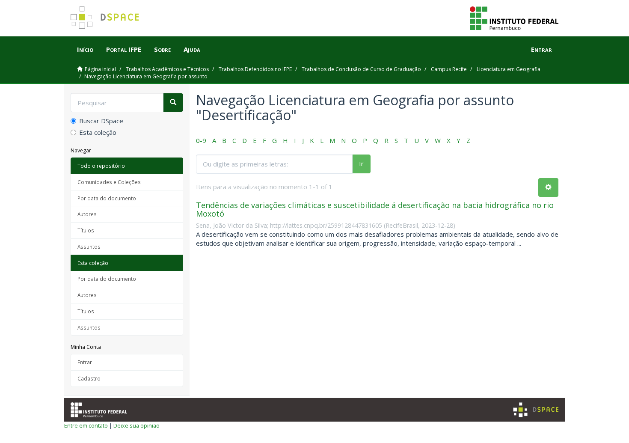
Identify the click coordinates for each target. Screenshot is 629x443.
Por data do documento (106, 198)
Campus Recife (449, 69)
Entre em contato (86, 425)
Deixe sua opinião (136, 425)
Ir (361, 163)
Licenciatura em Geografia (508, 69)
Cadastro (89, 378)
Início (85, 49)
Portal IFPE (123, 49)
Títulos (85, 230)
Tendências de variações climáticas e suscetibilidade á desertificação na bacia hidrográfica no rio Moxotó (375, 209)
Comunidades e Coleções (109, 181)
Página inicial (100, 69)
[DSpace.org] (535, 409)
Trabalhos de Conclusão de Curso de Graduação (361, 69)
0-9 (201, 140)
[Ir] (173, 102)
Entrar (84, 362)
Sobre (162, 49)
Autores (87, 214)
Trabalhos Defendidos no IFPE (255, 69)
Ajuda (192, 49)
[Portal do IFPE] (514, 17)
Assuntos (89, 246)
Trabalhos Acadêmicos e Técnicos (167, 69)
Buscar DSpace (101, 120)
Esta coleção (97, 132)
